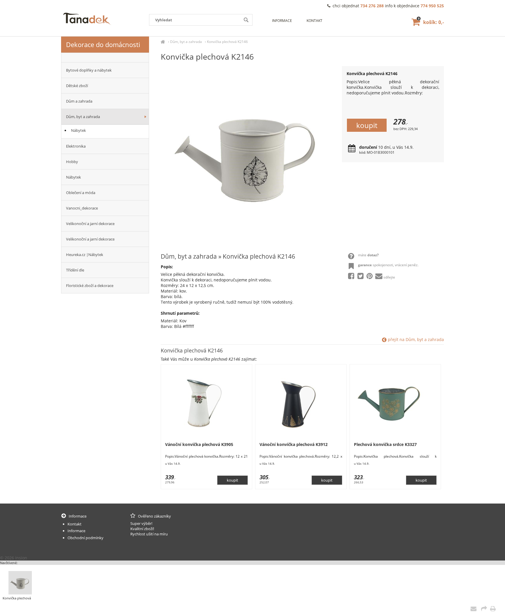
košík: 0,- (431, 22)
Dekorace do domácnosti (103, 44)
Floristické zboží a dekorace (89, 285)
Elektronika (76, 146)
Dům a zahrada (79, 101)
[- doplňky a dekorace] (105, 58)
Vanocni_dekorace (82, 208)
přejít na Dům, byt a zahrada (415, 339)
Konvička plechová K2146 (227, 41)
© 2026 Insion (13, 558)
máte (368, 254)
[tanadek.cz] (163, 41)
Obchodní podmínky (85, 537)
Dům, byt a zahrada (186, 41)
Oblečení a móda (80, 192)
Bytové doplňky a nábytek (89, 70)
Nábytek (78, 130)
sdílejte (389, 277)
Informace (282, 20)
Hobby (72, 161)
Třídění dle (75, 270)
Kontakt (314, 20)
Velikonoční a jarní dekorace (90, 223)
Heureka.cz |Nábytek (84, 254)
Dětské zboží (77, 85)
